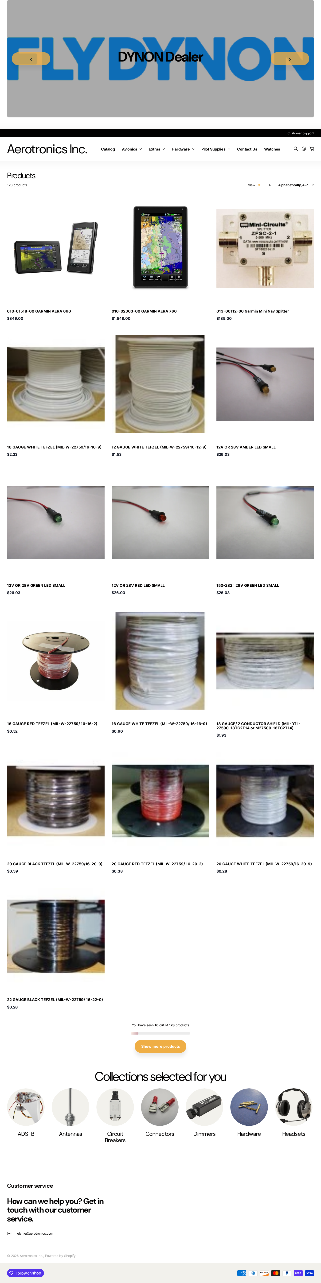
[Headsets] (294, 1107)
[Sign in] (304, 149)
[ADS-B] (26, 1107)
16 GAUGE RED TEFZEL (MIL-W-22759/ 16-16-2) (52, 723)
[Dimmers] (204, 1107)
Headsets (293, 1133)
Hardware (181, 149)
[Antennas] (70, 1107)
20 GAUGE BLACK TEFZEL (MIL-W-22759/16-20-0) (55, 864)
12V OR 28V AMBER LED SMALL (246, 447)
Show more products (160, 1046)
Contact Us (247, 149)
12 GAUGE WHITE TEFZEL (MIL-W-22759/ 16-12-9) (159, 447)
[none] (303, 1107)
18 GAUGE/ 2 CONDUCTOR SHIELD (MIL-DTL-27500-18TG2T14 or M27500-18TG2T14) (258, 725)
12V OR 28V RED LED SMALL (138, 585)
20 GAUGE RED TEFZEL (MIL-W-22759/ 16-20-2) (157, 864)
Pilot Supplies (213, 149)
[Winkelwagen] (312, 149)
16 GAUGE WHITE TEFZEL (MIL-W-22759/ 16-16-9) (159, 723)
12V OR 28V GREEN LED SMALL (36, 585)
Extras (154, 149)
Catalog (108, 149)
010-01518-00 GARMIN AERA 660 (39, 311)
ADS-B (26, 1133)
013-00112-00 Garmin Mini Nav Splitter (252, 311)
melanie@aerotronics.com (34, 1233)
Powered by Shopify (60, 1256)
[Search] (296, 149)
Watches (272, 149)
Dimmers (204, 1133)
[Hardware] (249, 1107)
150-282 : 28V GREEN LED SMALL (247, 585)
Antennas (70, 1133)
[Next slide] (290, 58)
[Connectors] (160, 1107)
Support (308, 133)
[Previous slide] (31, 58)
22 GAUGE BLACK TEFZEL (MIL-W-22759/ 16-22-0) (55, 999)
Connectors (159, 1133)
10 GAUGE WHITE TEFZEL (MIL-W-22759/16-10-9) (54, 447)
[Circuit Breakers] (115, 1107)
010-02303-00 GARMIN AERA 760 (144, 311)
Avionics (129, 149)
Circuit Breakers (115, 1137)
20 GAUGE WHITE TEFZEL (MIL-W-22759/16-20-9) (264, 864)
